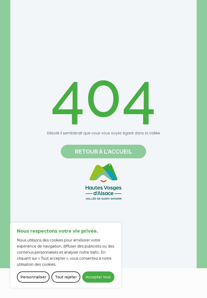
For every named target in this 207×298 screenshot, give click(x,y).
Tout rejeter (66, 277)
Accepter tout (98, 277)
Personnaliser (33, 277)
